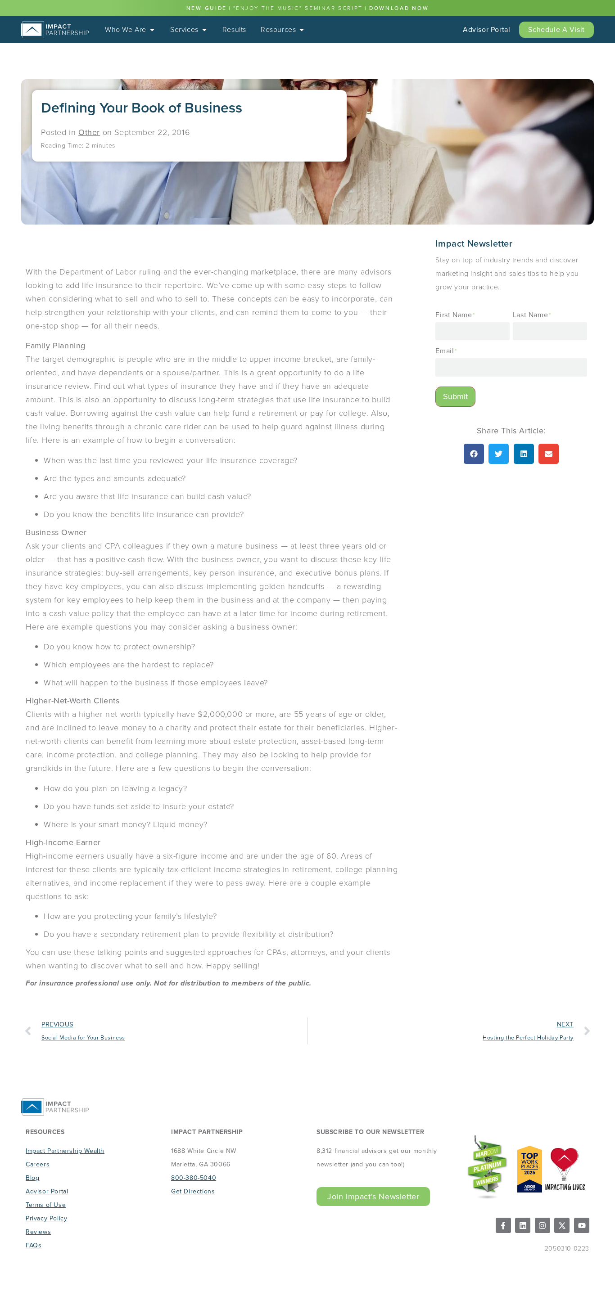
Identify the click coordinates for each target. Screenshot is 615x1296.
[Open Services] (204, 29)
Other (89, 132)
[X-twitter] (562, 1225)
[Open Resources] (301, 29)
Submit (455, 396)
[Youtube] (581, 1225)
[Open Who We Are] (152, 29)
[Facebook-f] (503, 1225)
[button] (474, 454)
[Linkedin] (522, 1225)
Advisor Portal (486, 29)
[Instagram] (542, 1225)
